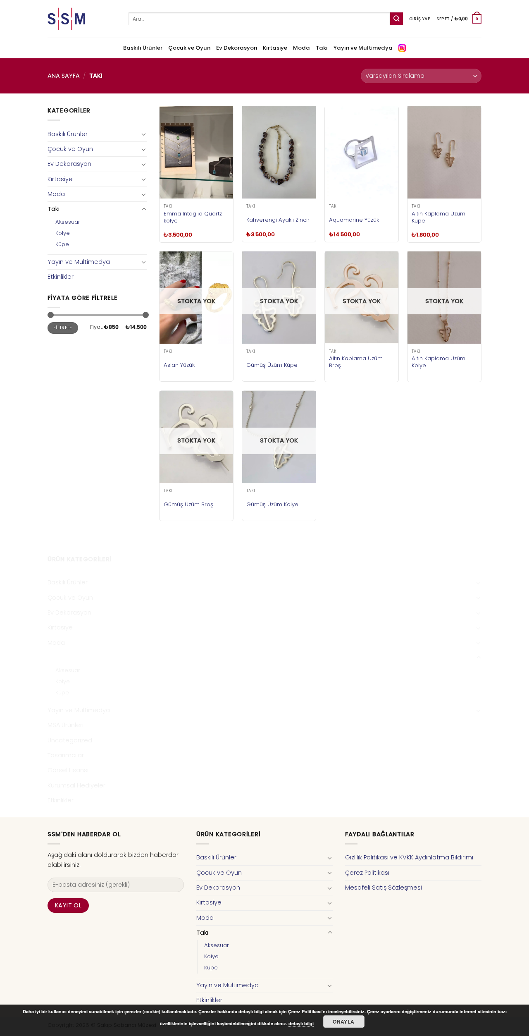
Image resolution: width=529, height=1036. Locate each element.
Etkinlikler (61, 277)
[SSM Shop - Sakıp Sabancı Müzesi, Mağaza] (82, 19)
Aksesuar (67, 222)
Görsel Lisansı (68, 770)
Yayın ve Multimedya (363, 48)
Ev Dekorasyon (236, 48)
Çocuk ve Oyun (189, 48)
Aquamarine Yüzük (354, 219)
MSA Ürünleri (65, 725)
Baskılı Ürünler (142, 48)
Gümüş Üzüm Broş (188, 504)
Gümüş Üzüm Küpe (272, 364)
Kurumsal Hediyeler (76, 785)
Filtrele (62, 328)
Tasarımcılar (66, 755)
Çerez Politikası (367, 873)
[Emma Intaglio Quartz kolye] (196, 152)
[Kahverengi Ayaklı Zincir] (279, 152)
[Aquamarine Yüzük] (361, 152)
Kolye (62, 233)
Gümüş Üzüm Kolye (272, 504)
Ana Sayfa (64, 76)
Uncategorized (70, 740)
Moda (301, 48)
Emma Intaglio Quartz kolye (193, 217)
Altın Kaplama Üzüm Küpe (438, 217)
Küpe (62, 244)
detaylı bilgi (301, 1023)
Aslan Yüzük (179, 364)
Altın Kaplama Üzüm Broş (356, 362)
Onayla (343, 1021)
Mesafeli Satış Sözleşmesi (383, 887)
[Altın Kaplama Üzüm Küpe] (444, 152)
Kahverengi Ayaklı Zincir (278, 219)
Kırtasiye (275, 48)
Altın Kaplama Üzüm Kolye (438, 362)
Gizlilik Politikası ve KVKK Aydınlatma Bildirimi (409, 857)
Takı (322, 48)
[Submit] (396, 18)
